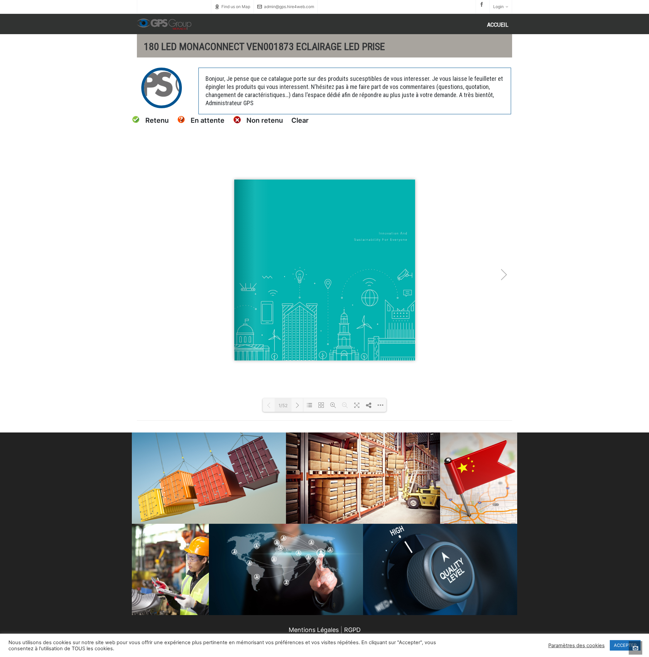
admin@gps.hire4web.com (289, 6)
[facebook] (482, 4)
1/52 (283, 405)
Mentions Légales (314, 629)
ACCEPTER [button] (625, 645)
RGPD (352, 629)
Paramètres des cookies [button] (576, 645)
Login (498, 6)
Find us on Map (235, 6)
